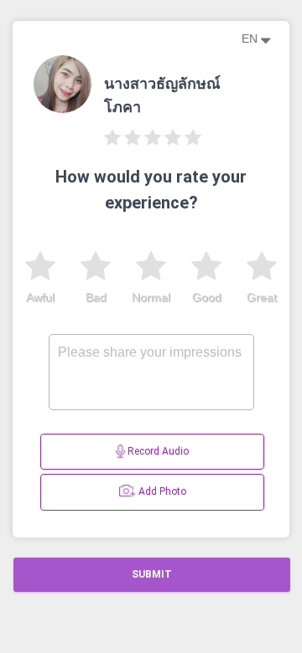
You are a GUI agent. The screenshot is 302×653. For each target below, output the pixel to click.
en (251, 38)
